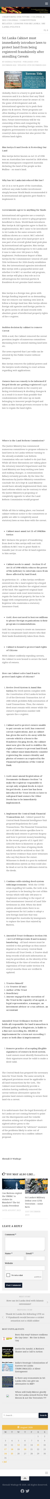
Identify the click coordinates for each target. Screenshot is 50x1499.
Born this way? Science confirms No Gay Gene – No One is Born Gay (31, 1337)
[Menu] (46, 3)
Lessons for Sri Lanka (27, 23)
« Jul (4, 1462)
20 (25, 1449)
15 (38, 1445)
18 (12, 1449)
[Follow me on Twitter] (27, 1491)
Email (29, 1253)
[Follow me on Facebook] (22, 1491)
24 (5, 1453)
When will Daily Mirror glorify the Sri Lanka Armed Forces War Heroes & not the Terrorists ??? (31, 1395)
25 (12, 1453)
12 (18, 1445)
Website (9, 1263)
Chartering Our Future (16, 17)
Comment (10, 1234)
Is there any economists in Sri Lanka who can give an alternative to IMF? (30, 1381)
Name (8, 1253)
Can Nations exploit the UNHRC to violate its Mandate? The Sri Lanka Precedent (12, 1199)
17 (5, 1449)
